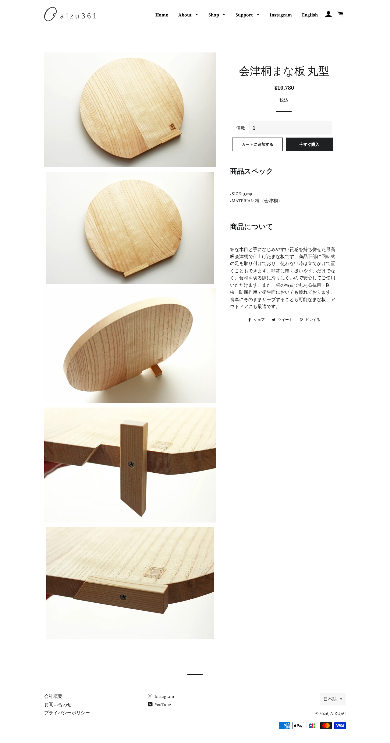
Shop (214, 15)
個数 (240, 128)
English (310, 15)
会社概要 (53, 696)
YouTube (162, 705)
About (185, 15)
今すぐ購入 (309, 144)
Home (161, 15)
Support (245, 15)
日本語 (330, 699)
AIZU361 (338, 713)
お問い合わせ (58, 705)
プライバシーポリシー (67, 713)
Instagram (281, 15)
